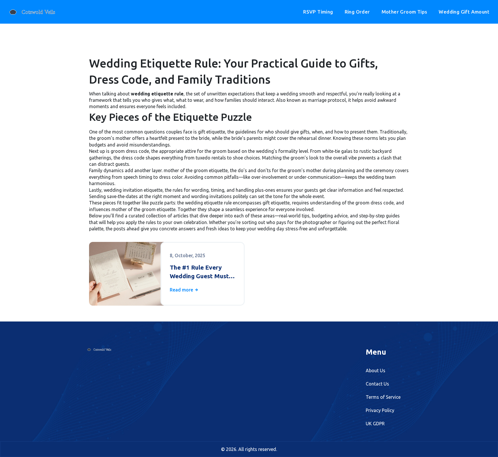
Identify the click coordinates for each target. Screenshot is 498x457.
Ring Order (357, 11)
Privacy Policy (380, 410)
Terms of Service (383, 397)
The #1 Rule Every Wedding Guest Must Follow (199, 272)
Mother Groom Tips (404, 11)
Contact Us (377, 383)
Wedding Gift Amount (464, 11)
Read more (182, 289)
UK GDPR (375, 423)
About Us (375, 370)
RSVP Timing (318, 11)
